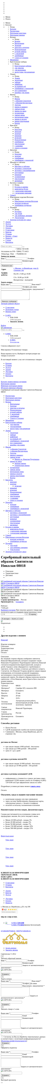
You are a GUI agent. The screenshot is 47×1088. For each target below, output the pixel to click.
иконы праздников (22, 121)
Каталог (13, 29)
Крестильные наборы (23, 66)
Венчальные (19, 43)
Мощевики (14, 60)
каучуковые (19, 173)
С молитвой (19, 54)
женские (18, 132)
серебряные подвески (23, 205)
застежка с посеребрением (25, 170)
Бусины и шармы (21, 187)
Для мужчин (19, 218)
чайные (17, 82)
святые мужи (20, 109)
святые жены (20, 115)
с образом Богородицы (23, 103)
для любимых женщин (23, 216)
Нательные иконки (17, 35)
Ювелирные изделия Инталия (26, 201)
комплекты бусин (21, 189)
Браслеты (18, 129)
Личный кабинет (8, 304)
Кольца (17, 41)
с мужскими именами (23, 193)
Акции (8, 222)
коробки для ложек (22, 93)
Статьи (8, 240)
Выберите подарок (8, 610)
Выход (17, 304)
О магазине (9, 230)
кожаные (18, 136)
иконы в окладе (21, 119)
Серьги (13, 195)
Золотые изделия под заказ (20, 220)
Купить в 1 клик (17, 619)
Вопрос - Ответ (11, 236)
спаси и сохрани (21, 148)
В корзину (32, 614)
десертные (19, 80)
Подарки (18, 211)
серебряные (19, 56)
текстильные (20, 144)
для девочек (19, 68)
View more (9, 840)
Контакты (9, 242)
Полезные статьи (12, 309)
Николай (4, 640)
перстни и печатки (22, 47)
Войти (3, 325)
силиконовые (20, 177)
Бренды (8, 232)
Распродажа (14, 31)
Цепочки (18, 154)
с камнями (19, 146)
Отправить (5, 974)
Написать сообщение (9, 301)
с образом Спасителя (23, 101)
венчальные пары (21, 117)
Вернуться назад (7, 836)
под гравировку (21, 90)
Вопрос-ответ (10, 312)
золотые (18, 134)
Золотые (18, 45)
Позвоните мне (7, 266)
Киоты (17, 123)
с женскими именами (23, 191)
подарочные (19, 113)
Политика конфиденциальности (13, 1041)
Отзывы (8, 234)
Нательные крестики (18, 33)
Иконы (17, 99)
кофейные (18, 84)
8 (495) (8, 315)
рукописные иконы (22, 465)
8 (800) (8, 334)
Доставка (9, 226)
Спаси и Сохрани (21, 58)
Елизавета (20, 602)
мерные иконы (20, 463)
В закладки (6, 619)
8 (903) (18, 923)
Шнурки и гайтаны (22, 166)
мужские (18, 138)
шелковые (18, 181)
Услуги (8, 224)
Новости (8, 238)
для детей (18, 214)
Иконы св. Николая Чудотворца (27, 459)
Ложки (17, 78)
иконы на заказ (20, 111)
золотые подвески (22, 203)
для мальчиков (20, 70)
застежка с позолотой (23, 168)
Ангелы (18, 105)
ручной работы (20, 52)
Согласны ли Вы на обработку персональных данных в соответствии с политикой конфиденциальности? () (23, 1039)
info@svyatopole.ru (23, 931)
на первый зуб (20, 86)
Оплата (8, 228)
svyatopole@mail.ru (8, 931)
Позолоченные (20, 49)
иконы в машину (21, 107)
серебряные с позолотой (24, 88)
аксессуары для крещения (25, 72)
